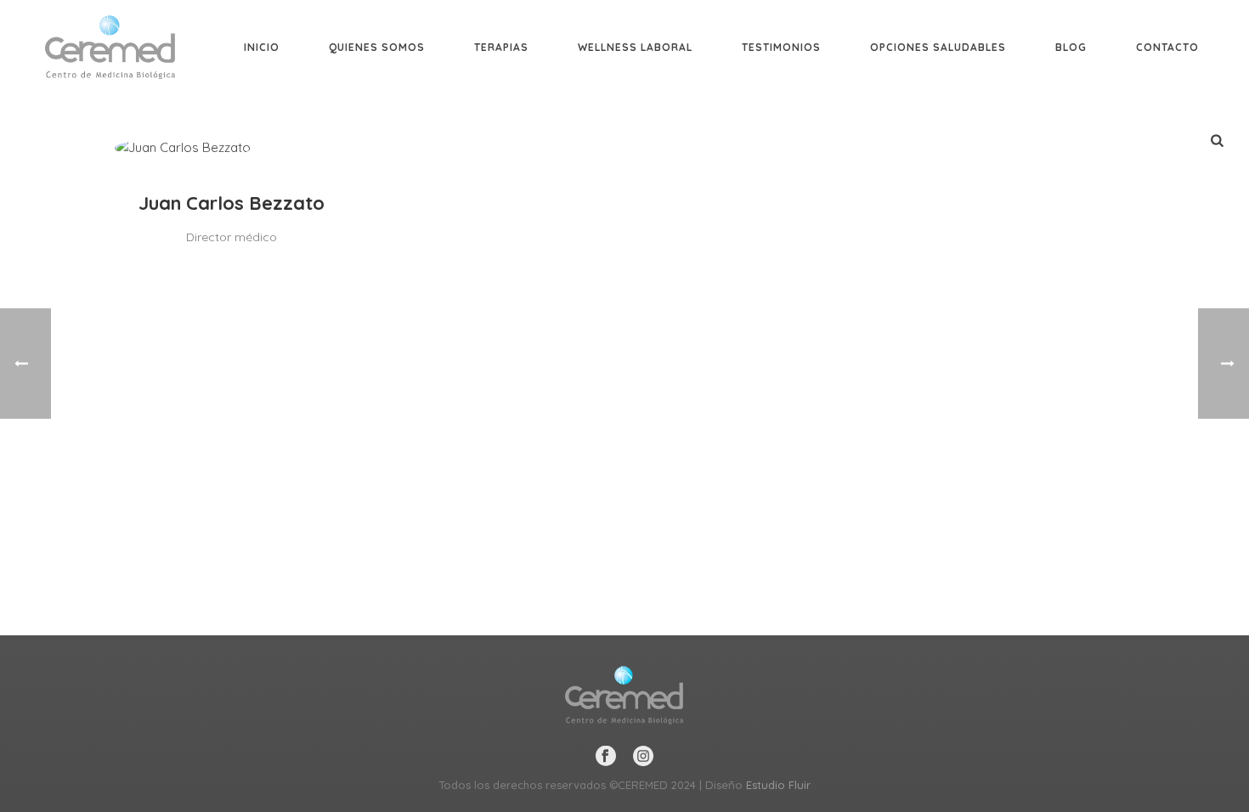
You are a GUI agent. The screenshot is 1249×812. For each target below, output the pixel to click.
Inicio (262, 47)
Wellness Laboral (635, 47)
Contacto (1167, 47)
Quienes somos (377, 47)
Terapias (501, 47)
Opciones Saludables (938, 47)
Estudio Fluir (778, 785)
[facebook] (606, 757)
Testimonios (781, 47)
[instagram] (643, 757)
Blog (1071, 47)
